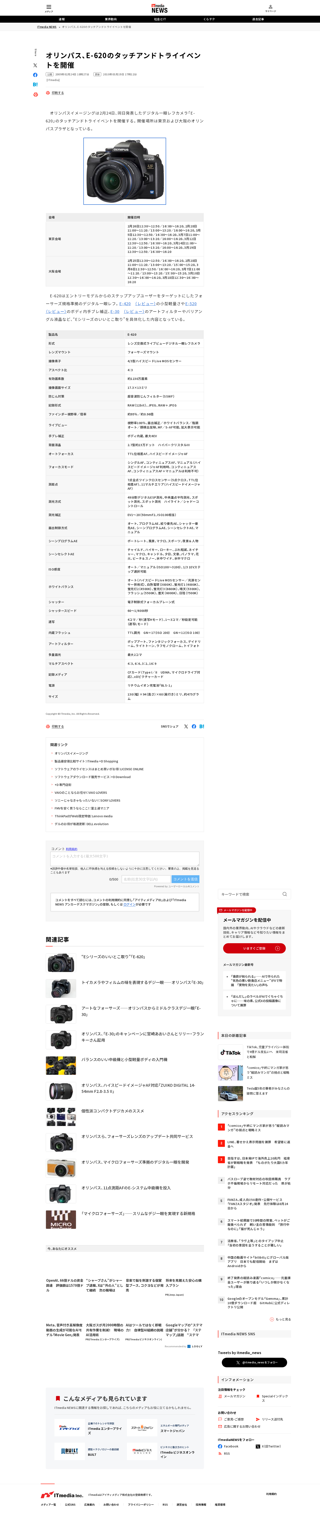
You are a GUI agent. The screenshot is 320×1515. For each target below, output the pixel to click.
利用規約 (271, 1494)
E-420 (125, 303)
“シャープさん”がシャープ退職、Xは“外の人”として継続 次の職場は (104, 1285)
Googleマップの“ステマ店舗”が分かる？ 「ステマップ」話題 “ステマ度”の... (184, 1330)
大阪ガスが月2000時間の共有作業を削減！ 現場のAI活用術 (105, 1330)
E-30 (115, 311)
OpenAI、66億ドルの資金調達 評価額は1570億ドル (64, 1285)
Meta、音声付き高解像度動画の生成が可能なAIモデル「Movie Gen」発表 (64, 1330)
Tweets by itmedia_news (239, 1352)
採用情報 (201, 1504)
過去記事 (258, 19)
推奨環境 (220, 1504)
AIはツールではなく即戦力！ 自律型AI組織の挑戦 (144, 1327)
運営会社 (182, 1504)
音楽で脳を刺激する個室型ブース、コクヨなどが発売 (144, 1285)
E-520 (191, 303)
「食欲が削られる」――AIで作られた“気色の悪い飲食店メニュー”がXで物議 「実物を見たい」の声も (256, 980)
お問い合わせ (111, 1504)
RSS (165, 1504)
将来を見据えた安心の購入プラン (184, 1283)
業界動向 (111, 19)
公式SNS (70, 1504)
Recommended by (176, 1346)
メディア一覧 (48, 1504)
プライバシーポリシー (141, 1504)
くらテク (209, 19)
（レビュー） (145, 303)
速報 (62, 19)
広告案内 (89, 1504)
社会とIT (160, 19)
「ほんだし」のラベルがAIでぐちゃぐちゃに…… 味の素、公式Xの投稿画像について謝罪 (257, 1000)
